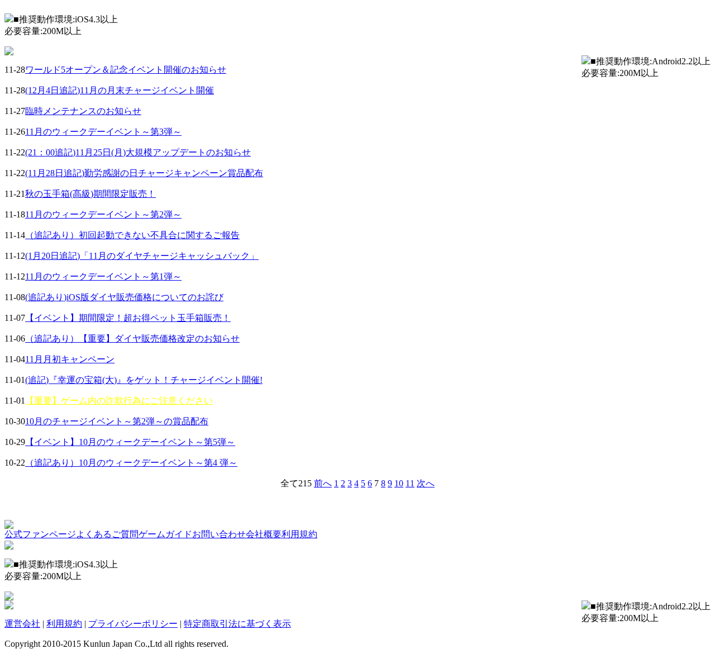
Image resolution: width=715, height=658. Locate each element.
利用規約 (299, 534)
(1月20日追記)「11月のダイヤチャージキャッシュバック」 (142, 256)
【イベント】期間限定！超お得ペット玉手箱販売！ (128, 318)
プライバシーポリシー (133, 623)
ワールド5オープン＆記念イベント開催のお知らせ (125, 69)
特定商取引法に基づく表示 (237, 623)
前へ (323, 483)
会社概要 (264, 534)
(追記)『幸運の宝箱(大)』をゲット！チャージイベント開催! (144, 380)
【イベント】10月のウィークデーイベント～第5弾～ (130, 442)
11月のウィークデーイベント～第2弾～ (103, 214)
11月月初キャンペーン (70, 359)
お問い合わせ (219, 534)
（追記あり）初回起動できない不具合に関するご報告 (132, 235)
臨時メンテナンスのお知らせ (83, 111)
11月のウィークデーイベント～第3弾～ (103, 131)
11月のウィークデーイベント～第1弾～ (103, 276)
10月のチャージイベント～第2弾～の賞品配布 (116, 421)
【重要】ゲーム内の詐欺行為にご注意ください (119, 400)
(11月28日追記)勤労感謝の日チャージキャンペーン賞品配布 (144, 173)
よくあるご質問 (107, 534)
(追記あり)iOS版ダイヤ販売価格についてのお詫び (124, 297)
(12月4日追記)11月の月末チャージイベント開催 (119, 90)
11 (410, 483)
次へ (426, 483)
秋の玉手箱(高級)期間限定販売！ (90, 193)
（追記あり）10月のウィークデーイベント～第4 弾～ (131, 462)
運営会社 (22, 623)
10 (398, 483)
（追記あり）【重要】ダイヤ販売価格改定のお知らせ (132, 338)
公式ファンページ (40, 534)
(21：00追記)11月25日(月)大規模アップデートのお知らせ (138, 152)
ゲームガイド (165, 534)
